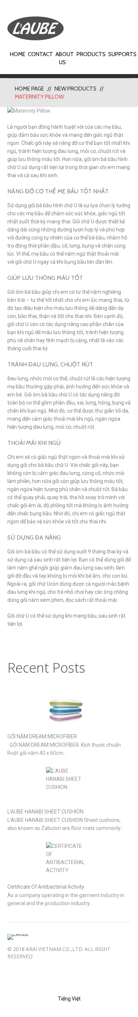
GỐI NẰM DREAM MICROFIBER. (42, 736)
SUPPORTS (122, 54)
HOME (17, 54)
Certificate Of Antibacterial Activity (45, 887)
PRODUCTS (91, 54)
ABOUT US (65, 58)
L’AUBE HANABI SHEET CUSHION (45, 812)
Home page (29, 88)
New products (75, 88)
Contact (40, 54)
